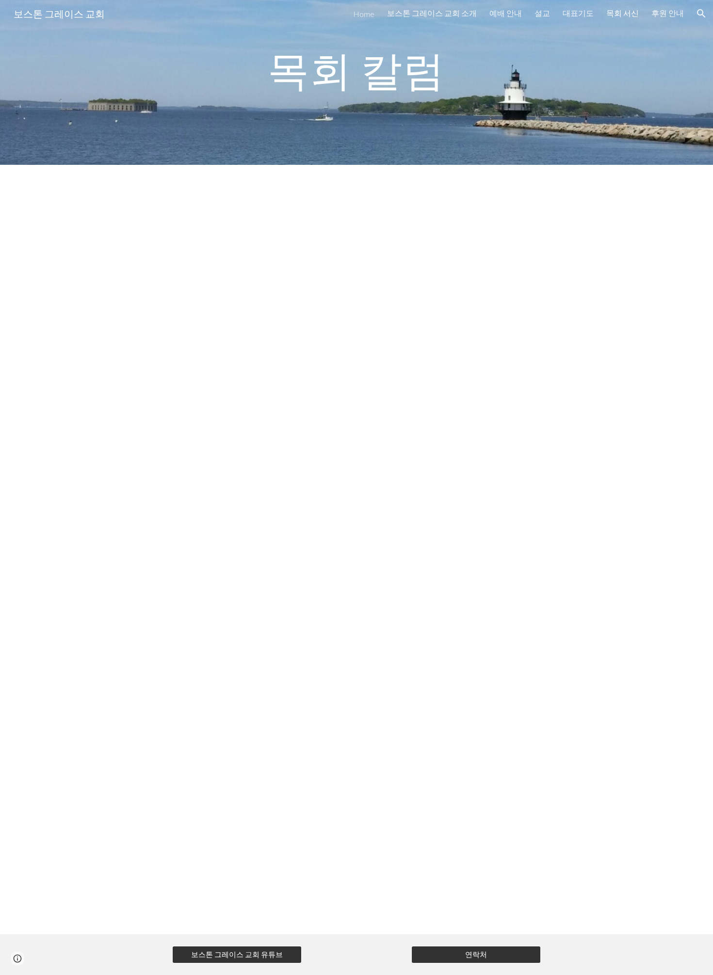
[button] (701, 13)
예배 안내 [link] (505, 12)
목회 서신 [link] (622, 12)
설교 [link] (542, 12)
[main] (356, 69)
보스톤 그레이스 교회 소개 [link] (432, 12)
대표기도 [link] (578, 12)
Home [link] (363, 13)
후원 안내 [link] (667, 12)
